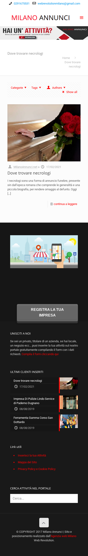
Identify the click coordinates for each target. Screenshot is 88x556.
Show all (71, 92)
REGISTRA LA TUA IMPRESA (47, 312)
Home (66, 58)
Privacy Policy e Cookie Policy (37, 469)
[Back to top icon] (44, 522)
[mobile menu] (82, 17)
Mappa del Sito (27, 462)
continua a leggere (65, 204)
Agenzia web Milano (63, 536)
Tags (34, 87)
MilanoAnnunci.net (25, 167)
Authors (57, 87)
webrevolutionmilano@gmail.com (59, 3)
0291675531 (22, 3)
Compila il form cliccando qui (40, 354)
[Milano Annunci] (40, 17)
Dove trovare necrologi (29, 173)
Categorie (17, 87)
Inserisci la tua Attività (32, 455)
